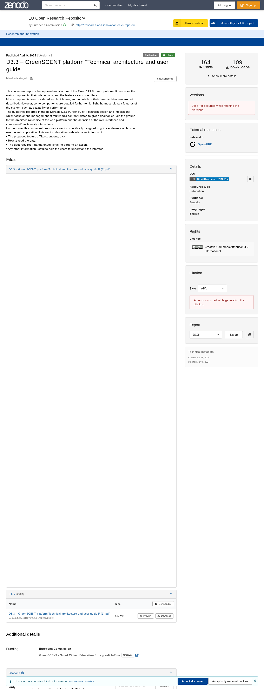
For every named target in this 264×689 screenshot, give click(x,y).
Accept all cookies (193, 681)
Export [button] (234, 334)
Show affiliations (165, 78)
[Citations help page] (23, 673)
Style (193, 288)
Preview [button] (147, 616)
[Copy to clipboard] (250, 179)
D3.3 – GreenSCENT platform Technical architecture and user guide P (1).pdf (59, 613)
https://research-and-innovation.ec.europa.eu (105, 25)
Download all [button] (164, 604)
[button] (91, 169)
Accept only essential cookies (230, 681)
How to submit (194, 23)
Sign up (250, 5)
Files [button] (16, 594)
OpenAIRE (205, 144)
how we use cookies (81, 681)
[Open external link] (138, 655)
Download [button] (166, 616)
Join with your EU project (237, 23)
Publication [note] (151, 55)
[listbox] (212, 288)
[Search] (95, 5)
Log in (226, 5)
